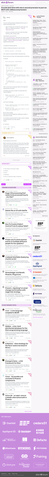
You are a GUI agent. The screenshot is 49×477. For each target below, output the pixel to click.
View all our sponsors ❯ (38, 317)
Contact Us (3, 473)
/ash (6, 298)
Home (5, 176)
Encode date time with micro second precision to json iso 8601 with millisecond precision (24, 9)
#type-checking (15, 318)
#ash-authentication (12, 298)
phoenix (6, 170)
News (6, 324)
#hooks (21, 386)
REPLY (3, 184)
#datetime (11, 11)
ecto (6, 172)
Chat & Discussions (9, 308)
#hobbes (21, 336)
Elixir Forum (44, 137)
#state (27, 369)
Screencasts (43, 58)
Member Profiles (36, 25)
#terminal (14, 353)
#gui (20, 369)
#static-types (8, 318)
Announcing (11, 324)
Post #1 (27, 155)
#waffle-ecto (16, 216)
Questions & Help (4, 5)
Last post (27, 179)
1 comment (6, 124)
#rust (10, 353)
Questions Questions (43, 133)
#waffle (11, 216)
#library (6, 336)
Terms (14, 475)
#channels (12, 249)
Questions (12, 5)
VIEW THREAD (27, 184)
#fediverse (12, 405)
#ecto (7, 11)
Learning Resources (36, 40)
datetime (7, 174)
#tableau (13, 388)
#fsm (24, 318)
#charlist (11, 265)
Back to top (27, 411)
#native (23, 369)
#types (20, 318)
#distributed (16, 336)
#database (11, 336)
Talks (42, 159)
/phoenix (3, 11)
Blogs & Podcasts (36, 29)
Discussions (16, 308)
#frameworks (15, 369)
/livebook (7, 265)
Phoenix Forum (44, 76)
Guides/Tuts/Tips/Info (37, 42)
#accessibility (26, 386)
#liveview (17, 386)
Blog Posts (42, 29)
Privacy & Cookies (20, 475)
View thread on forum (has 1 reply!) (11, 168)
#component (7, 388)
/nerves (6, 369)
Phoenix (42, 16)
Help (9, 473)
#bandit (11, 280)
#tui (18, 353)
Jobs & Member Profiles (37, 23)
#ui (14, 386)
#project (16, 405)
